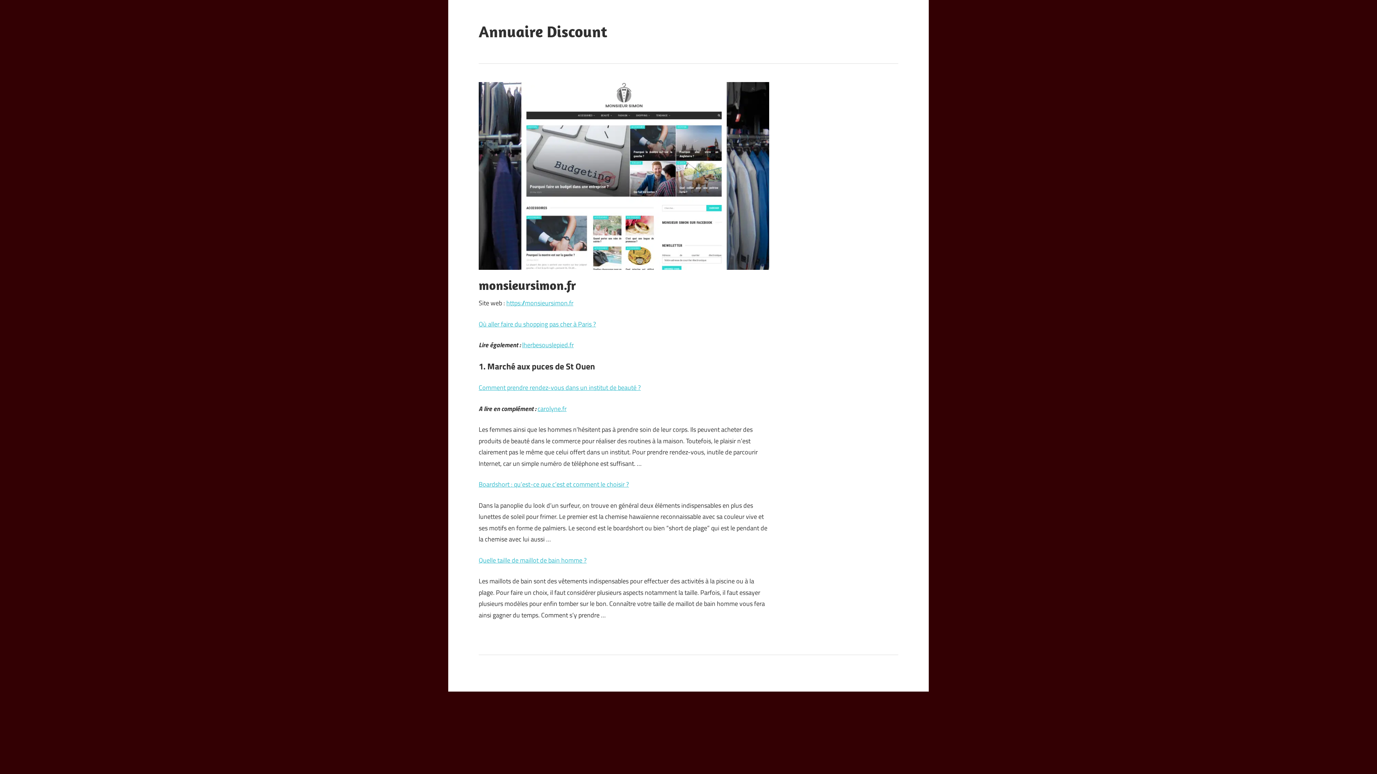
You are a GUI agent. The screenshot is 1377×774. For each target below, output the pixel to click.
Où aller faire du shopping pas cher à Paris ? (537, 324)
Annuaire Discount (543, 31)
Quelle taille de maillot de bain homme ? (533, 560)
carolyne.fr (552, 409)
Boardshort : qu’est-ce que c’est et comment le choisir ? (554, 484)
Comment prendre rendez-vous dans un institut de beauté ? (560, 387)
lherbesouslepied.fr (548, 345)
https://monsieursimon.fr (539, 303)
